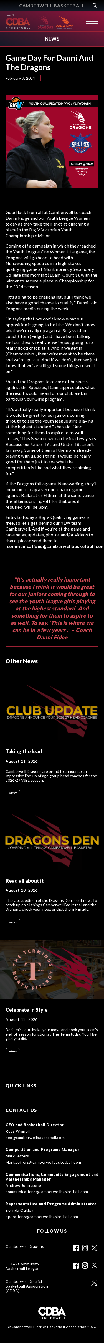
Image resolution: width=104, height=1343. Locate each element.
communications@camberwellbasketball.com (47, 1192)
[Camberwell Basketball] (19, 21)
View (13, 793)
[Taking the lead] (52, 711)
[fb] (76, 1266)
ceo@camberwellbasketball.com (35, 1137)
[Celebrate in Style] (52, 969)
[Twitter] (94, 1248)
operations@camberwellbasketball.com (42, 1217)
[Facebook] (76, 1248)
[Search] (94, 5)
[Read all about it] (52, 840)
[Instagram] (85, 1248)
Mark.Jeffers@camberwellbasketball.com (43, 1162)
